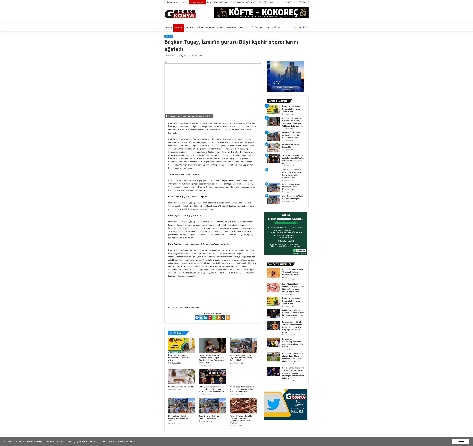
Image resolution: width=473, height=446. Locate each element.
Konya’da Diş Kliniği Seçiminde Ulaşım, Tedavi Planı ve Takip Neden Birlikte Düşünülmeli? (240, 2)
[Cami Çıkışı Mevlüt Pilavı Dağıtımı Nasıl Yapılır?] (212, 405)
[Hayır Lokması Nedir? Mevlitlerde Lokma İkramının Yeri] (181, 405)
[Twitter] (201, 317)
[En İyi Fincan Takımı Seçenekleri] (181, 376)
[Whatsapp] (214, 317)
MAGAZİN (243, 27)
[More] (227, 317)
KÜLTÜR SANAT (257, 27)
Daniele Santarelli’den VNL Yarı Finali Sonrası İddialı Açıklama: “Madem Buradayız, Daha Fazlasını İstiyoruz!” (293, 373)
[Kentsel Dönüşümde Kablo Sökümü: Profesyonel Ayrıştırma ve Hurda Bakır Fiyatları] (243, 405)
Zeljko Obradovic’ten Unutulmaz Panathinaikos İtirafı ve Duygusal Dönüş (293, 312)
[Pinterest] (210, 317)
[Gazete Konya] (180, 14)
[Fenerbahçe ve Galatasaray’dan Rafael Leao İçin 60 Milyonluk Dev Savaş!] (273, 342)
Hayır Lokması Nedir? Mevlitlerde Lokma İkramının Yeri (180, 418)
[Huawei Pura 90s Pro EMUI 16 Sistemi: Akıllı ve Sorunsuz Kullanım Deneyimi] (273, 273)
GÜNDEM (178, 27)
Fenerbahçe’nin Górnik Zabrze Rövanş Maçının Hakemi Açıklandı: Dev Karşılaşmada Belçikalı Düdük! (292, 327)
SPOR (221, 27)
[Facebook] (197, 317)
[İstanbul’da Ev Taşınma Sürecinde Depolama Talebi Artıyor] (181, 345)
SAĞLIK (211, 27)
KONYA (169, 27)
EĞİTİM (200, 27)
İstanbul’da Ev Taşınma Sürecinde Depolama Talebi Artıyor (179, 357)
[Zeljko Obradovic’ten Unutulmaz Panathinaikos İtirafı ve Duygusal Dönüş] (273, 313)
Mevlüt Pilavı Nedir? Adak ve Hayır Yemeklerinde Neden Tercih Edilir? (241, 357)
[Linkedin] (205, 317)
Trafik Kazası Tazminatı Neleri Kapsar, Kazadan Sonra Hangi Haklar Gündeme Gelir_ (242, 389)
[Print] (218, 317)
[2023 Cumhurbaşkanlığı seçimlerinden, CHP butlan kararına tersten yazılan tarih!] (212, 376)
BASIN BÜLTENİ (274, 27)
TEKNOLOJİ (231, 27)
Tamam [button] (461, 442)
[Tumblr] (223, 317)
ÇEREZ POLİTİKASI (300, 2)
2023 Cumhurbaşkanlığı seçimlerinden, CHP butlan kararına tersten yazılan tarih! (211, 389)
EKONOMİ (190, 27)
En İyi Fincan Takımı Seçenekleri (181, 387)
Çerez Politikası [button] (131, 441)
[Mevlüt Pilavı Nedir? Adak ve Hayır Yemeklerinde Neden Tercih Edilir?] (243, 345)
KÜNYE (288, 2)
